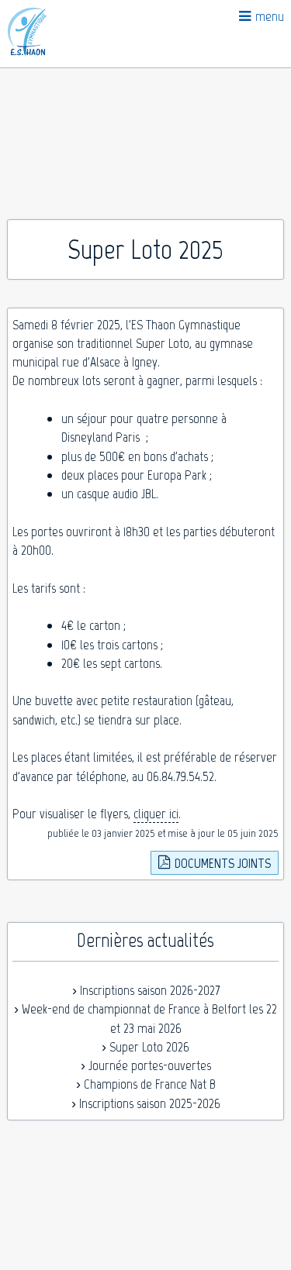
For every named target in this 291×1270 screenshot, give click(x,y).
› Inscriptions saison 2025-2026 (145, 1103)
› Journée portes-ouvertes (146, 1065)
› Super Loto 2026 (145, 1046)
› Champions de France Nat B (146, 1084)
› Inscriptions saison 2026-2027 (146, 990)
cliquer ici (155, 813)
